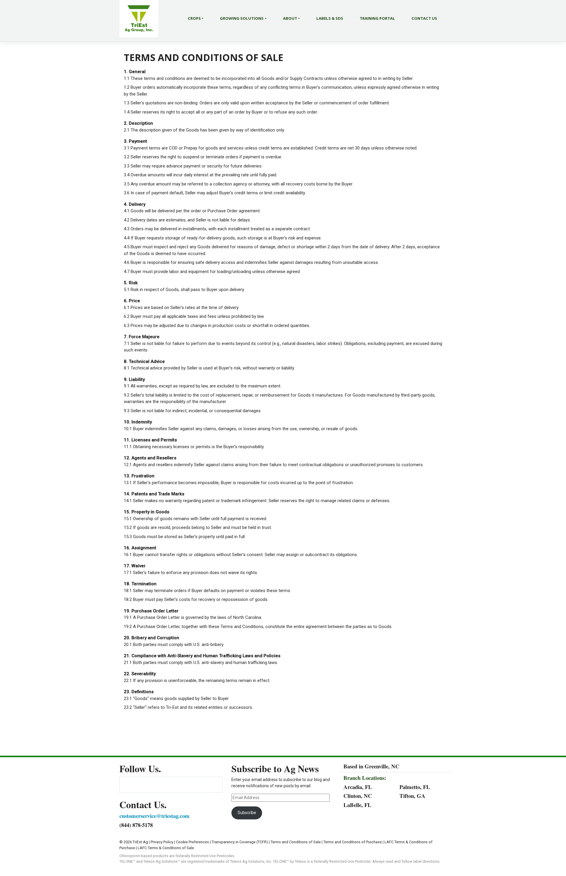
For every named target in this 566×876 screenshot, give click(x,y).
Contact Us (424, 18)
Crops (194, 18)
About (290, 18)
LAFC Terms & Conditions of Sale (166, 848)
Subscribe (247, 812)
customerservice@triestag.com (154, 816)
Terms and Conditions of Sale (296, 842)
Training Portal (377, 18)
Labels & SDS (329, 18)
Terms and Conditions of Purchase (352, 842)
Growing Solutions (242, 18)
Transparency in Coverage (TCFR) (240, 842)
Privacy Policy (162, 842)
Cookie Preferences (192, 842)
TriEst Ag (140, 842)
